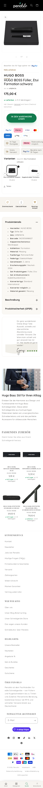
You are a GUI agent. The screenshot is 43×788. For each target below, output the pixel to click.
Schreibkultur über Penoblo (16, 630)
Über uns (9, 608)
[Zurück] (5, 173)
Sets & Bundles (11, 662)
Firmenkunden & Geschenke (17, 564)
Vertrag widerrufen (13, 592)
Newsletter (9, 547)
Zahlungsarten (11, 575)
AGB (34, 767)
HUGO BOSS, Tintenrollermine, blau (31, 468)
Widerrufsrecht (11, 581)
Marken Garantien (12, 586)
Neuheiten (9, 651)
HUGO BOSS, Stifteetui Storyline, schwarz (11, 507)
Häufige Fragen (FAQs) (15, 558)
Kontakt (8, 542)
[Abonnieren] (35, 720)
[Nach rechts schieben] (27, 57)
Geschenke (9, 668)
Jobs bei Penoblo (12, 553)
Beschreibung (12, 300)
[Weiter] (38, 173)
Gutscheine (9, 673)
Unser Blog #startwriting (15, 613)
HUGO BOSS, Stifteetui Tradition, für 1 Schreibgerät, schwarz (31, 508)
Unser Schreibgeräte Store (16, 619)
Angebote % (10, 657)
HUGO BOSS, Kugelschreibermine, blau (11, 468)
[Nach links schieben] (16, 57)
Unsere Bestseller (12, 645)
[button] (5, 5)
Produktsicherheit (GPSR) (18, 309)
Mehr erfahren (10, 70)
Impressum (26, 767)
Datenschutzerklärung (14, 771)
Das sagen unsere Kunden (16, 624)
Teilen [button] (8, 186)
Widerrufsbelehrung (32, 771)
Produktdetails (13, 222)
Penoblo (16, 767)
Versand (17, 104)
